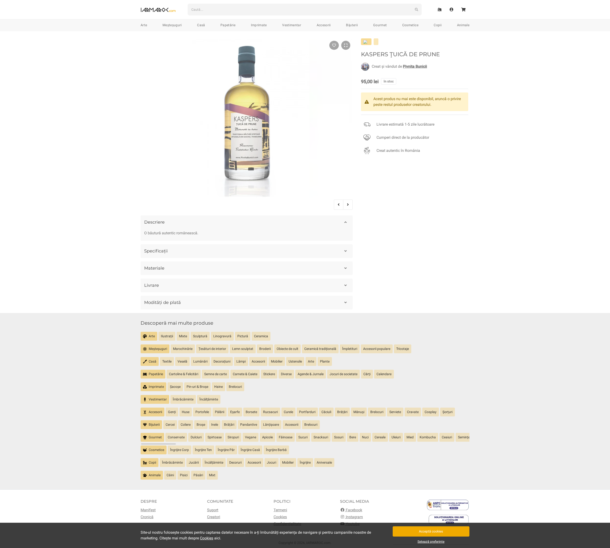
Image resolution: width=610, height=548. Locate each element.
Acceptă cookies (431, 531)
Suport (212, 510)
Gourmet (380, 25)
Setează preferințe (430, 541)
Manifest (148, 510)
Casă (201, 25)
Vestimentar (291, 25)
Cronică (147, 517)
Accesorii (324, 25)
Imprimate (259, 25)
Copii (438, 25)
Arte (144, 25)
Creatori (213, 517)
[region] (305, 338)
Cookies (280, 517)
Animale (463, 25)
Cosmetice (410, 25)
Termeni (280, 510)
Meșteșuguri (172, 25)
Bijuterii (352, 25)
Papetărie (227, 25)
